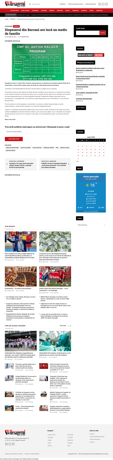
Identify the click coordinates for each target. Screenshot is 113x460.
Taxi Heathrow (4, 459)
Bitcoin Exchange (14, 459)
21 (95, 152)
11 (82, 149)
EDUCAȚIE (60, 10)
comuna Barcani (37, 147)
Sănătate (75, 10)
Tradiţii (51, 10)
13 (91, 149)
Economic (35, 10)
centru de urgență (26, 147)
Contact (92, 442)
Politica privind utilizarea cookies (14, 454)
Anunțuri (99, 10)
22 (99, 152)
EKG (57, 147)
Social (67, 10)
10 (78, 149)
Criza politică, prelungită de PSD (87, 93)
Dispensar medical (49, 147)
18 (82, 152)
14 (95, 149)
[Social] (99, 4)
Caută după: (80, 28)
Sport (92, 10)
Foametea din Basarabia (84, 99)
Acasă (6, 19)
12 (86, 149)
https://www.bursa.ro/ (86, 62)
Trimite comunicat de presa (97, 436)
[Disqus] (38, 200)
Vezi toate (63, 325)
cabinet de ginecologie (12, 147)
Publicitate (62, 4)
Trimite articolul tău (90, 4)
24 (78, 155)
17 (78, 152)
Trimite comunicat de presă (75, 4)
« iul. (77, 161)
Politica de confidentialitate (32, 454)
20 (91, 152)
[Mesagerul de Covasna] (15, 4)
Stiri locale (25, 10)
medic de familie (10, 150)
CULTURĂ (44, 10)
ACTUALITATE (15, 10)
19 (86, 152)
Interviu (84, 10)
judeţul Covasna (64, 147)
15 (99, 149)
